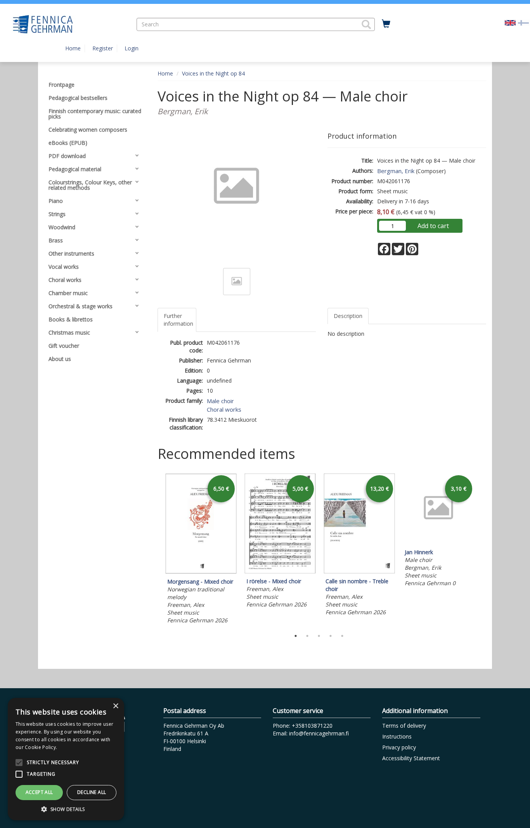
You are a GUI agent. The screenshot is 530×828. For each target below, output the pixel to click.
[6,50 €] (201, 571)
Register (102, 48)
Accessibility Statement (411, 758)
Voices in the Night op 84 (213, 73)
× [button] (115, 706)
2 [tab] (307, 636)
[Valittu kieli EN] (510, 22)
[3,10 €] (438, 542)
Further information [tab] (178, 319)
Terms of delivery (404, 725)
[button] (366, 24)
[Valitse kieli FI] (523, 22)
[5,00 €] (280, 571)
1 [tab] (296, 636)
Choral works (224, 409)
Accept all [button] (39, 792)
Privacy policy (399, 747)
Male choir (220, 401)
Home (73, 48)
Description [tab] (348, 316)
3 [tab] (319, 636)
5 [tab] (342, 636)
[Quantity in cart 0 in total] (386, 24)
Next (482, 549)
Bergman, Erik (395, 171)
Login (132, 48)
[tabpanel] (201, 549)
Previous (155, 549)
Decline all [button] (91, 792)
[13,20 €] (359, 571)
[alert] (66, 759)
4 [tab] (330, 636)
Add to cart (433, 226)
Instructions (397, 736)
